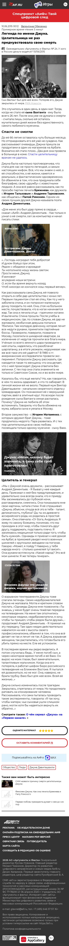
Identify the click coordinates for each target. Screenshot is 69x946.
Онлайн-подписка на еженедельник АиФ (31, 832)
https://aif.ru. (46, 923)
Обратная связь (13, 841)
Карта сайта (11, 845)
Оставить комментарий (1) (34, 742)
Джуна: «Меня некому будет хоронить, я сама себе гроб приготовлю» (29, 461)
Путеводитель (37, 841)
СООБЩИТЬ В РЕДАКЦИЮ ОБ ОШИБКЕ (27, 850)
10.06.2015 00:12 (10, 26)
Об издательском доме (33, 827)
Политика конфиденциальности (22, 928)
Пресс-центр (11, 836)
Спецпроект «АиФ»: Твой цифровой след (34, 15)
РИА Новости (33, 103)
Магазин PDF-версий (36, 836)
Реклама (9, 827)
